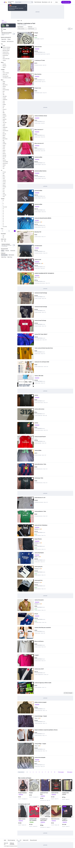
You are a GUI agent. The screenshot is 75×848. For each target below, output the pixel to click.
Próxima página (61, 772)
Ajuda (5, 840)
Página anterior (21, 772)
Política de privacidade (12, 844)
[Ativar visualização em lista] (69, 29)
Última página (69, 772)
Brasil (18, 20)
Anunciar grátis (67, 2)
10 (54, 772)
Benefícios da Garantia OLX (6, 37)
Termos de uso (6, 844)
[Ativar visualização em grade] (71, 29)
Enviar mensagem (69, 692)
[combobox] (24, 2)
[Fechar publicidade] (18, 841)
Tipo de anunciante (4, 248)
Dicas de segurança (11, 840)
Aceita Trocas (3, 239)
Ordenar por (3, 253)
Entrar (56, 2)
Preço (2, 228)
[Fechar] (25, 6)
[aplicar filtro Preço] (15, 231)
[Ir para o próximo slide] (72, 790)
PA (21, 20)
